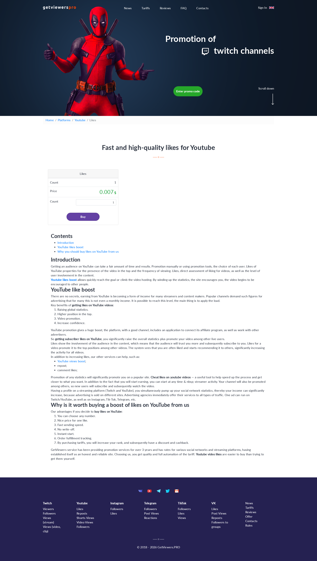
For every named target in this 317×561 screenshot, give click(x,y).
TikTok (182, 503)
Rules (249, 525)
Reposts (82, 513)
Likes (80, 509)
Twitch (47, 503)
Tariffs (145, 8)
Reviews (165, 8)
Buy (83, 216)
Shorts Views (85, 518)
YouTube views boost (71, 361)
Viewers (48, 509)
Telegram (150, 503)
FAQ (184, 8)
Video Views (85, 522)
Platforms (64, 120)
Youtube (80, 120)
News (128, 8)
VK (213, 503)
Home (50, 120)
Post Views (151, 513)
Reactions (150, 518)
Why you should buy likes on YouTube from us (88, 251)
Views (182, 518)
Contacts (202, 8)
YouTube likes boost (70, 247)
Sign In (262, 7)
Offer (249, 516)
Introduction (65, 242)
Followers (49, 513)
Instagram (117, 503)
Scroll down (266, 88)
